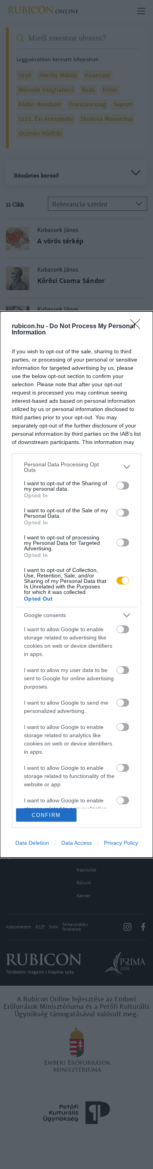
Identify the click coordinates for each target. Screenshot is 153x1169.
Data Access (76, 843)
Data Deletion (32, 843)
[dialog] (76, 584)
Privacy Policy (121, 843)
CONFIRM (46, 815)
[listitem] (76, 467)
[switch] (123, 486)
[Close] (137, 326)
